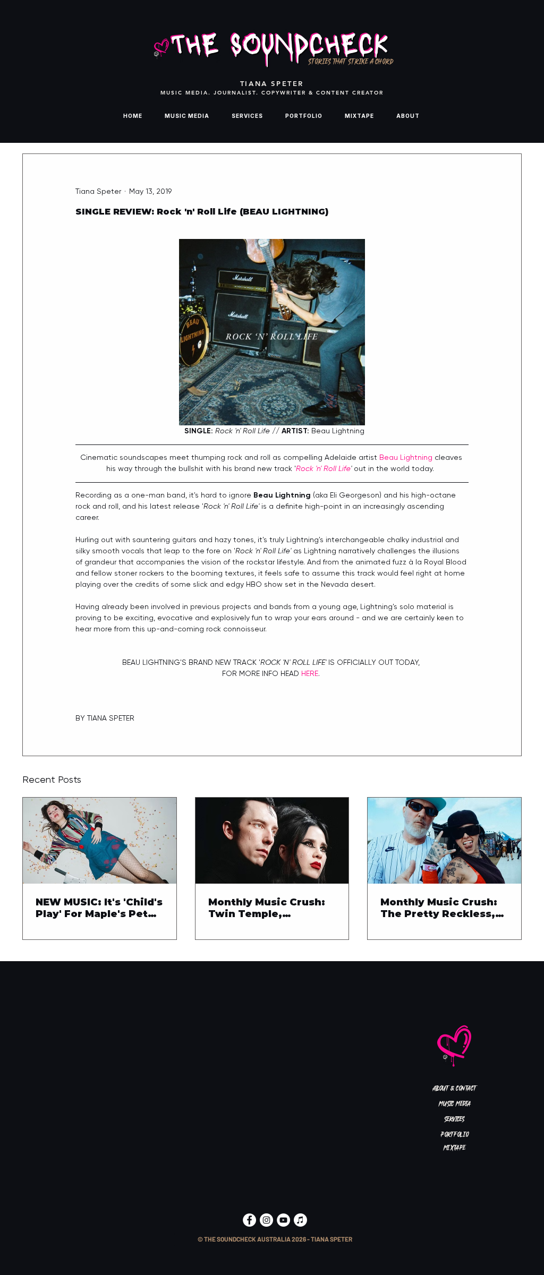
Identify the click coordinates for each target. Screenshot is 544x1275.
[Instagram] (266, 1220)
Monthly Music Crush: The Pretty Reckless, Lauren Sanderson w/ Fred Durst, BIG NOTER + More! (441, 908)
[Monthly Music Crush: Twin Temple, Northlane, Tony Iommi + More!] (272, 841)
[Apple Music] (300, 1220)
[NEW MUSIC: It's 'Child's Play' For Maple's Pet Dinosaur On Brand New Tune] (99, 841)
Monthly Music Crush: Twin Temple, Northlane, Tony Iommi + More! (270, 908)
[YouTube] (283, 1220)
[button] (274, 1239)
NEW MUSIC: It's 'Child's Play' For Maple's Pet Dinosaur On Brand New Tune (99, 908)
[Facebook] (249, 1220)
